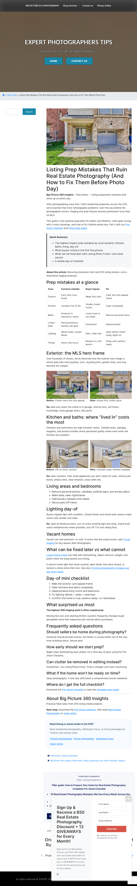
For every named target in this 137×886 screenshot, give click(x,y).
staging (121, 760)
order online (70, 713)
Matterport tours (105, 738)
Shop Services (70, 6)
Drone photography (84, 738)
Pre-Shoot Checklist (72, 689)
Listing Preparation (69, 755)
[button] (71, 873)
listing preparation (91, 760)
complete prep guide (108, 689)
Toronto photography (61, 738)
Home (53, 61)
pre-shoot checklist (108, 760)
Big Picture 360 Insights (60, 760)
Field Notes (12, 95)
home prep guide (78, 228)
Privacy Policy (104, 6)
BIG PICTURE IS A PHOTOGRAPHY (42, 6)
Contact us (87, 6)
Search (29, 111)
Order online (56, 744)
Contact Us (79, 61)
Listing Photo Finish (56, 555)
